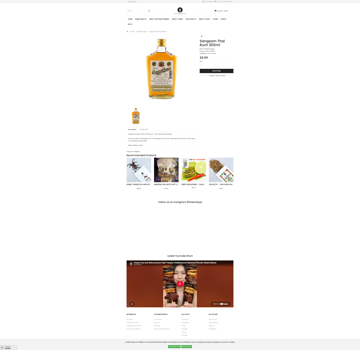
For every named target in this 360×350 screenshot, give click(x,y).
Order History (213, 322)
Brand (132, 32)
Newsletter (213, 329)
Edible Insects (140, 19)
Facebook (184, 319)
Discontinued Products (162, 329)
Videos (223, 19)
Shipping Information (134, 326)
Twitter (183, 332)
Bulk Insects (191, 19)
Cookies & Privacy (133, 322)
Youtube (184, 329)
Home (130, 19)
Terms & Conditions (133, 329)
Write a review (220, 76)
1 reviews (212, 76)
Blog (130, 24)
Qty (201, 61)
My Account (213, 319)
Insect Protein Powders (159, 19)
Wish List (212, 326)
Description (132, 129)
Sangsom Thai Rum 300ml (157, 32)
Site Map (157, 326)
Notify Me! (216, 71)
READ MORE (186, 346)
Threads (184, 335)
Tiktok (183, 326)
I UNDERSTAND (174, 346)
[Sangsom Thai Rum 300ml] (162, 70)
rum (131, 151)
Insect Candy (177, 19)
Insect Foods (204, 19)
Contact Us (158, 319)
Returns (156, 322)
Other (215, 19)
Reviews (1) (144, 129)
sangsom (137, 151)
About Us (130, 319)
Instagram (185, 322)
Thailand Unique (141, 32)
